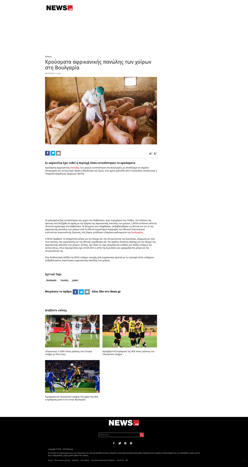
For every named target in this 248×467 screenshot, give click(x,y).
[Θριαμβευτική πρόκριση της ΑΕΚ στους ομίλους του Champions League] (129, 331)
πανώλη (64, 280)
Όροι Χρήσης (85, 460)
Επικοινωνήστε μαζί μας (62, 460)
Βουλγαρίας (137, 232)
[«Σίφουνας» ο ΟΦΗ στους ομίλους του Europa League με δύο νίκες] (72, 331)
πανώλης (74, 167)
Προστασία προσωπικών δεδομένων (103, 460)
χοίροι (75, 280)
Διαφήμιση (75, 460)
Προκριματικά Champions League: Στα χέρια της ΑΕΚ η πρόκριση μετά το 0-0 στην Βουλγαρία (71, 398)
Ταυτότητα (120, 460)
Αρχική (50, 460)
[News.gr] (59, 7)
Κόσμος (48, 56)
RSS (127, 460)
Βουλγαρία (51, 280)
